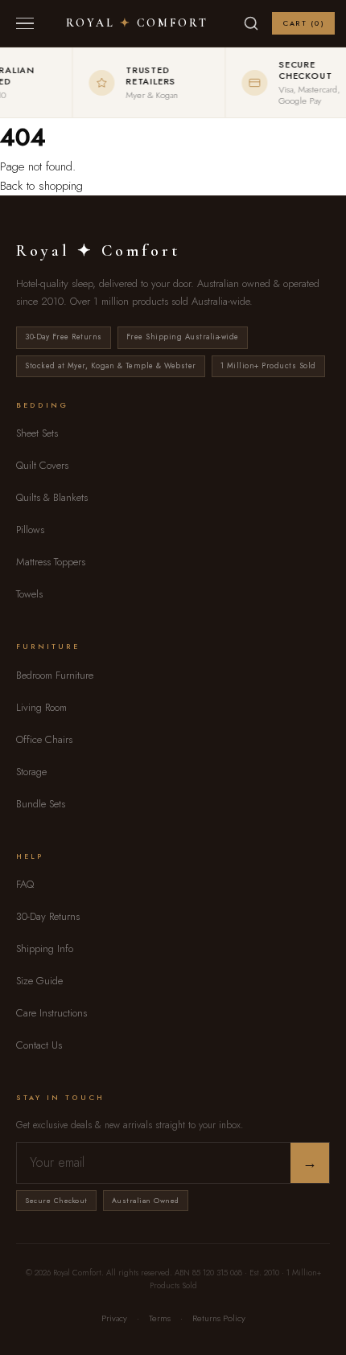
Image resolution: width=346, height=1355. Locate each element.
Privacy (114, 1318)
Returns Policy (218, 1318)
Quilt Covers (42, 465)
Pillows (30, 529)
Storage (31, 771)
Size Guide (39, 980)
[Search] (251, 23)
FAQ (25, 884)
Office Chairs (44, 739)
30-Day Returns (48, 916)
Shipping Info (44, 948)
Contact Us (39, 1045)
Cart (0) (303, 23)
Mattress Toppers (50, 561)
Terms (160, 1318)
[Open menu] (25, 24)
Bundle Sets (40, 803)
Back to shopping (41, 186)
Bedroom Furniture (54, 675)
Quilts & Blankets (52, 497)
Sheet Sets (37, 433)
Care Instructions (51, 1012)
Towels (29, 594)
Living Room (41, 707)
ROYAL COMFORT (137, 23)
